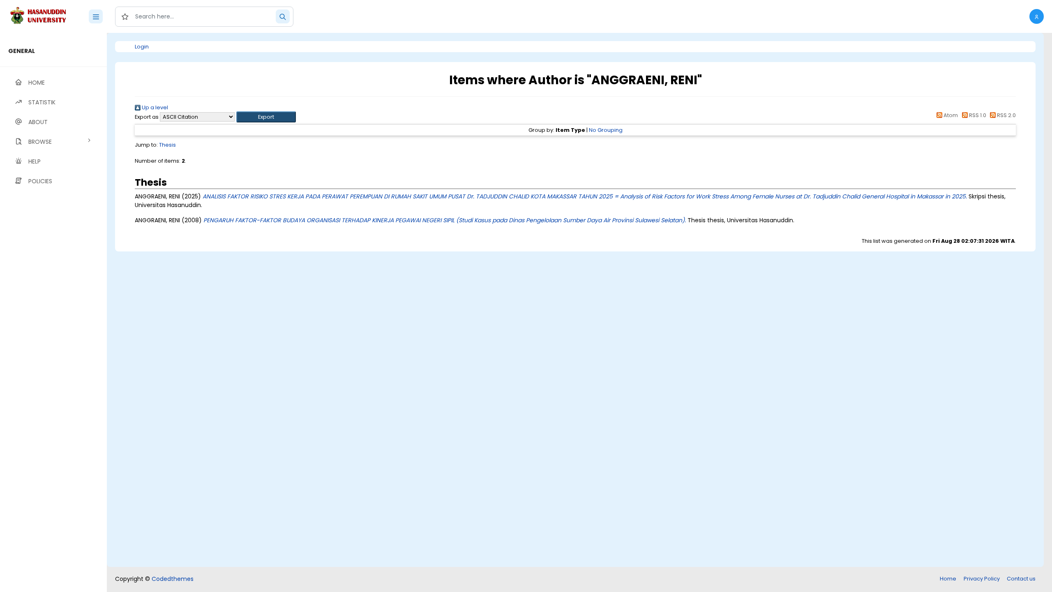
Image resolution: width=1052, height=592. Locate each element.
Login (142, 46)
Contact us (1021, 578)
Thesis (167, 144)
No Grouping (606, 130)
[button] (1036, 16)
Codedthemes (173, 579)
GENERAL (21, 51)
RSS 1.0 (977, 115)
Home (948, 578)
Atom (950, 115)
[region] (53, 312)
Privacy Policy (982, 578)
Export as (147, 116)
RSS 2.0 (1006, 115)
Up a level (154, 107)
